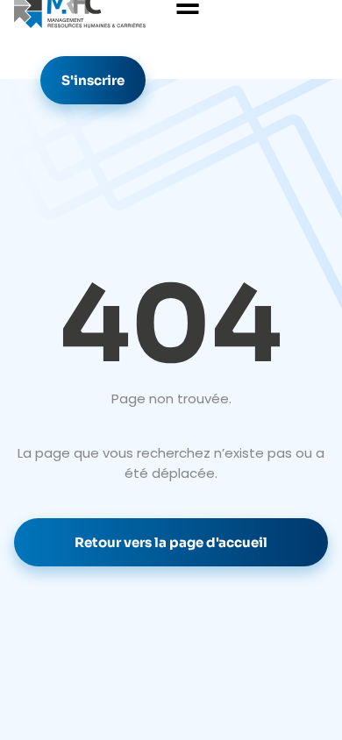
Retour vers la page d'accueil (171, 542)
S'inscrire (93, 80)
